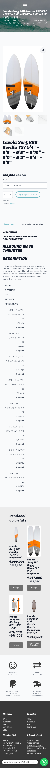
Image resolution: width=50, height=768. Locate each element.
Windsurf (7, 722)
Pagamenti (31, 751)
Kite (4, 724)
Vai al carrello (33, 743)
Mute (5, 730)
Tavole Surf (38, 20)
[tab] (9, 224)
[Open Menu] (25, 4)
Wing (5, 719)
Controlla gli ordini (35, 745)
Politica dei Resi (34, 753)
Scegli (16, 588)
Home (6, 20)
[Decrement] (4, 194)
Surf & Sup (7, 727)
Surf (5, 180)
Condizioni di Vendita (36, 748)
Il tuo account (33, 740)
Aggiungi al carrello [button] (34, 644)
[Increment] (10, 194)
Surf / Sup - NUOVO (21, 20)
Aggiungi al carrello (28, 194)
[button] (43, 50)
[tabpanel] (25, 362)
